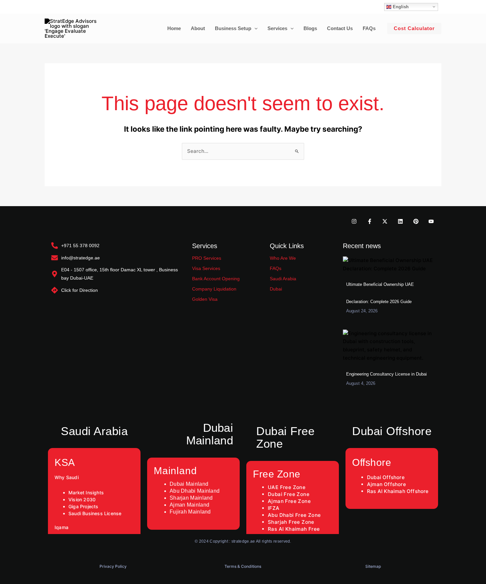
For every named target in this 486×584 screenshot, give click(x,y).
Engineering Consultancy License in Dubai (386, 374)
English (400, 6)
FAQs (275, 268)
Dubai (276, 289)
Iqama (61, 527)
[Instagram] (48, 7)
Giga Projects (83, 506)
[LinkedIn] (77, 7)
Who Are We (283, 258)
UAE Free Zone (286, 487)
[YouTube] (97, 7)
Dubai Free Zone (288, 494)
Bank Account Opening (216, 278)
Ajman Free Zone (289, 501)
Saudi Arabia (283, 278)
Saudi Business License (95, 513)
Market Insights (86, 492)
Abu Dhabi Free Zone (294, 515)
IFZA (274, 508)
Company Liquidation (214, 289)
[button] (254, 28)
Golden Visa (205, 299)
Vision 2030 (82, 499)
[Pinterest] (87, 7)
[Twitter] (67, 7)
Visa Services (206, 268)
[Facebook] (58, 7)
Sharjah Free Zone (291, 522)
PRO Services (206, 258)
